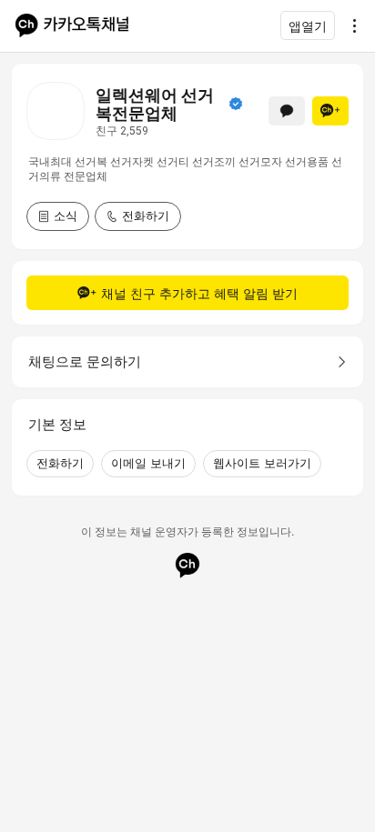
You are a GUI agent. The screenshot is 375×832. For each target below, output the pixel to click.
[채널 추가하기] (330, 110)
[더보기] (349, 25)
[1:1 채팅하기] (287, 110)
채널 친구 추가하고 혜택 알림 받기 (199, 293)
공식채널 (235, 103)
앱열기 (308, 26)
